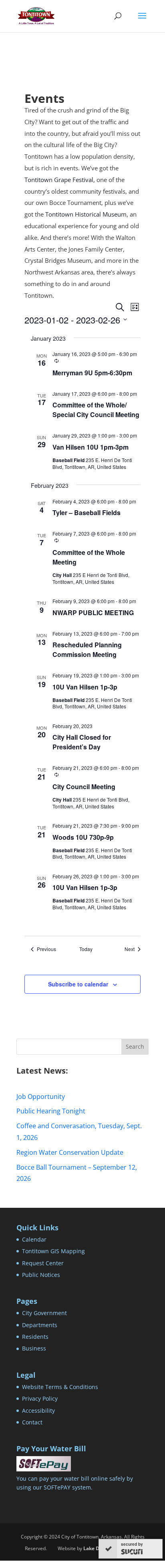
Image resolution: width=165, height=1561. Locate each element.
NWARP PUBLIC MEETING (93, 612)
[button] (142, 21)
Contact (32, 1422)
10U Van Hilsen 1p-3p (84, 687)
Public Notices (41, 1275)
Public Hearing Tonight (50, 1111)
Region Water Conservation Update (69, 1152)
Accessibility (38, 1410)
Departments (39, 1325)
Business (34, 1348)
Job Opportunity (40, 1096)
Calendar (34, 1239)
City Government (44, 1313)
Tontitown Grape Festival (58, 180)
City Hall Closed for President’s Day (81, 741)
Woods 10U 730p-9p (83, 837)
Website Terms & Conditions (60, 1387)
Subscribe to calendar (78, 984)
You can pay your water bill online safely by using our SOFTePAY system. (74, 1483)
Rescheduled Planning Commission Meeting (87, 649)
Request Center (43, 1263)
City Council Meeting (83, 786)
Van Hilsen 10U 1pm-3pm (90, 447)
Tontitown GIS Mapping (53, 1251)
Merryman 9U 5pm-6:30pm (92, 372)
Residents (35, 1336)
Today (86, 949)
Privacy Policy (40, 1398)
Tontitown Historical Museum (86, 214)
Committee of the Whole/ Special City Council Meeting (95, 409)
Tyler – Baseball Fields (86, 512)
